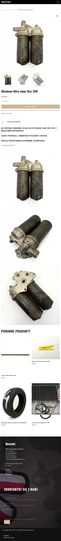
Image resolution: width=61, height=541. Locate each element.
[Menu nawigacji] (58, 2)
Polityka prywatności (9, 537)
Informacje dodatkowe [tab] (13, 121)
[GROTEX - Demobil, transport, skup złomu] (6, 2)
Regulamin (6, 535)
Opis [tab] (2, 121)
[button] (57, 16)
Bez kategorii (13, 9)
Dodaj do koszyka (30, 106)
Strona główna (4, 9)
